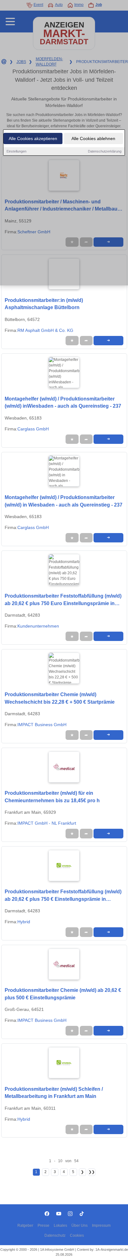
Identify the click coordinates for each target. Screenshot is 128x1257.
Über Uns (79, 1225)
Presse (43, 1225)
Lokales (60, 1225)
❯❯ (92, 1172)
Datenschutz (55, 1235)
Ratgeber (25, 1225)
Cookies (77, 1235)
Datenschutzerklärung (104, 151)
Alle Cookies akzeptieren (33, 138)
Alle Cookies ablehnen (93, 138)
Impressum (101, 1225)
